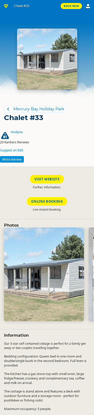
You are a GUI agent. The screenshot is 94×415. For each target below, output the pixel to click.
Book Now (71, 6)
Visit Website (46, 179)
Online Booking (47, 201)
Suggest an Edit (11, 150)
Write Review (12, 159)
